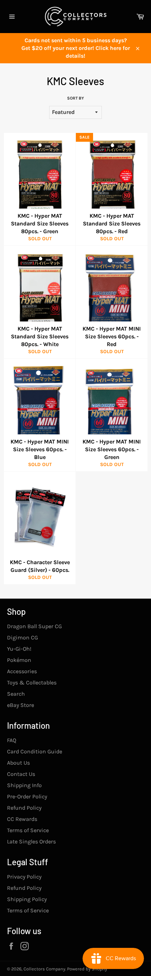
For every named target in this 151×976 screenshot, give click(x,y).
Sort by (75, 98)
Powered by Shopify (87, 968)
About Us (18, 762)
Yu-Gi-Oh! (19, 648)
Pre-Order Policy (27, 796)
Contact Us (21, 774)
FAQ (11, 740)
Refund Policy (24, 807)
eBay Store (20, 705)
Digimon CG (22, 637)
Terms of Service (28, 830)
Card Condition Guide (34, 751)
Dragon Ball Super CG (34, 626)
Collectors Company (44, 968)
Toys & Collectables (32, 682)
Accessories (22, 671)
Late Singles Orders (31, 841)
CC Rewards (22, 819)
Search (16, 693)
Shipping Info (24, 785)
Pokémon (19, 660)
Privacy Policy (24, 876)
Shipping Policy (27, 899)
